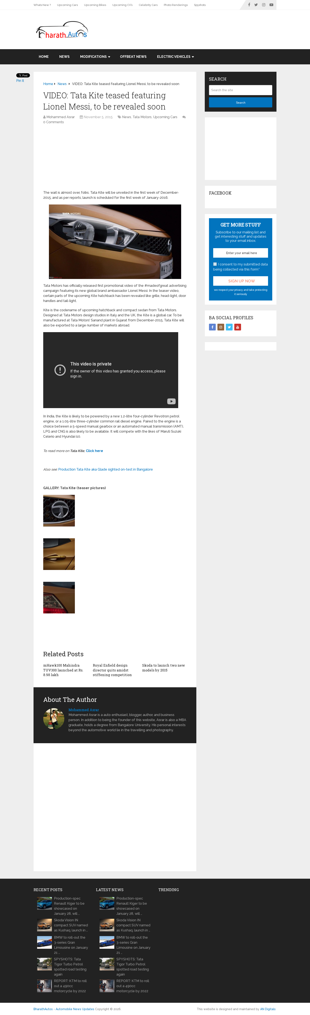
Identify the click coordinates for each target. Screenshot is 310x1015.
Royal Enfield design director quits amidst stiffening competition (112, 670)
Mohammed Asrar (60, 117)
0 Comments (53, 122)
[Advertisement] (199, 23)
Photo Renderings (176, 5)
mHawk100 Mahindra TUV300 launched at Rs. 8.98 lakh (63, 670)
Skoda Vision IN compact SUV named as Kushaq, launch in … (71, 925)
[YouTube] (237, 327)
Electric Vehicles (173, 57)
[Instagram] (220, 327)
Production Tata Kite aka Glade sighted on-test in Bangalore (105, 469)
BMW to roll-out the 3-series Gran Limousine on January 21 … (71, 945)
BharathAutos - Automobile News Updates (64, 1009)
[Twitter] (229, 327)
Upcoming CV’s (122, 5)
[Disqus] (115, 807)
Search (240, 102)
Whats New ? (42, 5)
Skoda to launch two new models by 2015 (163, 667)
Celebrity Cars (148, 5)
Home (44, 57)
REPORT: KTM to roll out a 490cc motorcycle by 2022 (70, 986)
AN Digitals (268, 1009)
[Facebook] (212, 327)
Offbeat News (133, 57)
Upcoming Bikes (95, 5)
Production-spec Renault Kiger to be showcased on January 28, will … (69, 906)
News (64, 57)
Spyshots (200, 5)
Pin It (20, 81)
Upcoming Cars (67, 5)
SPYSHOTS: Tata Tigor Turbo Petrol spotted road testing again (70, 966)
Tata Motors (142, 117)
